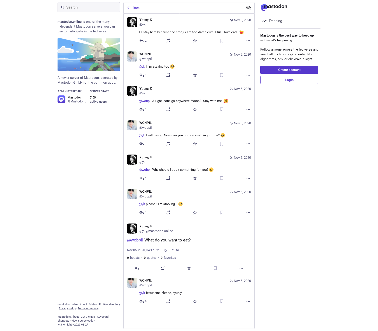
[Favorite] (195, 40)
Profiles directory (109, 304)
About (83, 304)
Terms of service (88, 308)
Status (93, 304)
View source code (82, 320)
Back (136, 8)
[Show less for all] (248, 7)
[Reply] (136, 268)
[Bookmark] (221, 40)
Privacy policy (67, 308)
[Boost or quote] (168, 40)
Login (289, 80)
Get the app (88, 316)
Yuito (175, 250)
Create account (289, 70)
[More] (248, 40)
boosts (133, 257)
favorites (168, 257)
